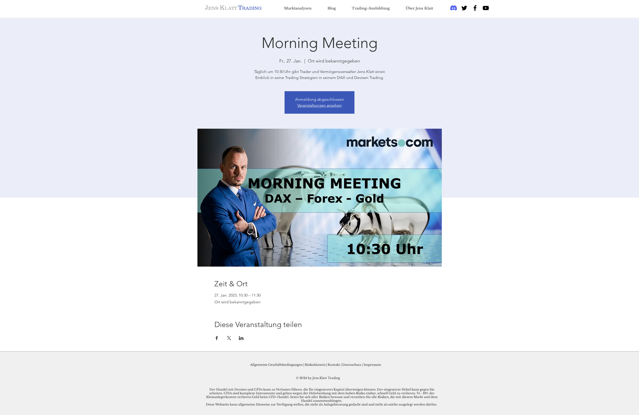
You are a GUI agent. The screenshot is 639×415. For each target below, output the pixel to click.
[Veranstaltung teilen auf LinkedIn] (241, 338)
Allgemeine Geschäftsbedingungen (276, 365)
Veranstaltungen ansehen (319, 105)
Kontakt (334, 365)
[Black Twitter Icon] (464, 8)
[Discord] (453, 8)
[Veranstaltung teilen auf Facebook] (216, 338)
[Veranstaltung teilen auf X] (229, 338)
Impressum (372, 365)
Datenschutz (351, 365)
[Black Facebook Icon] (475, 8)
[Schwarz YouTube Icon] (485, 8)
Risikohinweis (315, 365)
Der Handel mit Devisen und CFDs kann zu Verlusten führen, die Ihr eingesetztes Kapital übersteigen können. (293, 389)
